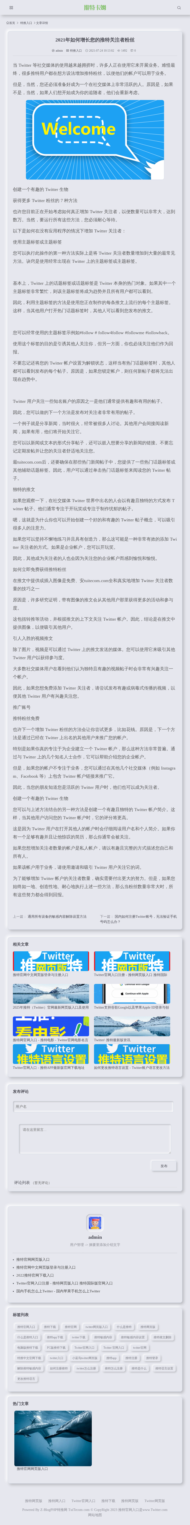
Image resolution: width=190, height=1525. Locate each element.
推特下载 (50, 1327)
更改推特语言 (26, 1379)
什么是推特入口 (27, 1337)
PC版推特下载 (56, 1347)
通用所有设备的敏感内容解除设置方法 (57, 916)
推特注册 (131, 1358)
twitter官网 (139, 1347)
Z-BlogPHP (48, 1510)
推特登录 (152, 1358)
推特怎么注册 (114, 1368)
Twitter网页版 (154, 1501)
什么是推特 (124, 1327)
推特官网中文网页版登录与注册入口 (46, 1267)
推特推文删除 (162, 1337)
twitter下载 (78, 1337)
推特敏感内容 (103, 1337)
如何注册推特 (59, 1368)
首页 (12, 22)
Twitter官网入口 (84, 1347)
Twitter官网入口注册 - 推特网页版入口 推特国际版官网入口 (64, 1283)
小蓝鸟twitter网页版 (84, 1358)
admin (59, 50)
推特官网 (71, 1327)
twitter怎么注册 (86, 1368)
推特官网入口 (26, 1327)
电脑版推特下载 (27, 1347)
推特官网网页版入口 (33, 1259)
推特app (111, 1358)
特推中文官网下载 (29, 1358)
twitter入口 (56, 1358)
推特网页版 (148, 1327)
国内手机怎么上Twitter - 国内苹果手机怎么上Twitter (58, 1291)
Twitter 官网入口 (113, 1347)
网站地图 (95, 1515)
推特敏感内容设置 (133, 1337)
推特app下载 (55, 1337)
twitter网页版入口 (97, 1327)
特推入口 (26, 23)
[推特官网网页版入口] (53, 1438)
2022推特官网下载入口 (35, 1275)
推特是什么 (139, 1368)
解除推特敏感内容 (29, 1368)
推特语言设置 (164, 1368)
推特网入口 (57, 1501)
